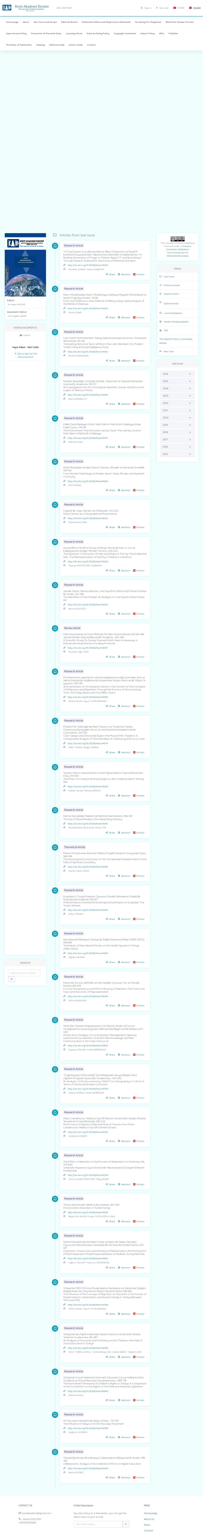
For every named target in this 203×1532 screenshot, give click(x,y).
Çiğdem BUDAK (76, 957)
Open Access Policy (16, 33)
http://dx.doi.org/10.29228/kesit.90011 (88, 647)
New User (164, 8)
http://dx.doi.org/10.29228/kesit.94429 (88, 1212)
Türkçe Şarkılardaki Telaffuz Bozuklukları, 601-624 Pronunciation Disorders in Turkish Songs (91, 1206)
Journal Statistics (173, 313)
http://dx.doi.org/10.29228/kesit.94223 (88, 265)
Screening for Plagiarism (148, 22)
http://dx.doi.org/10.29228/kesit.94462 (88, 351)
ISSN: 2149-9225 (64, 8)
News (147, 1524)
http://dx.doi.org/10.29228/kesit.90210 (88, 518)
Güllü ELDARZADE (77, 1000)
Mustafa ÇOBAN (76, 269)
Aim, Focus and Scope (45, 22)
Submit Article (171, 303)
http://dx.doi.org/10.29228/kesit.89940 (88, 1391)
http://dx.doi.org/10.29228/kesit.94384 (88, 697)
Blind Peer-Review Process (179, 22)
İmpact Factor (171, 293)
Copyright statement (125, 33)
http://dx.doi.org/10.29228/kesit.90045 (88, 1348)
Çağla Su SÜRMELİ (78, 1432)
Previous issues (172, 285)
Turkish (180, 7)
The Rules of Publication (19, 45)
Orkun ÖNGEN (75, 914)
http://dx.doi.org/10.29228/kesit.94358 (88, 1304)
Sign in (147, 8)
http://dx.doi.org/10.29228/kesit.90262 (88, 910)
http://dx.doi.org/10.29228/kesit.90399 (88, 1428)
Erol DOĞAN (74, 485)
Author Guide (76, 45)
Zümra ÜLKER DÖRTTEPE (81, 1179)
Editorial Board (69, 22)
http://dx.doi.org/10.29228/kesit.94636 (88, 823)
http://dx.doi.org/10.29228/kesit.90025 (88, 786)
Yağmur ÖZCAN (76, 1262)
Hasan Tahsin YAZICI (79, 870)
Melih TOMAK (75, 747)
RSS (166, 330)
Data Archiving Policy (98, 33)
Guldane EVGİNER (77, 1136)
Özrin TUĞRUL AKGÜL (79, 1351)
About (26, 22)
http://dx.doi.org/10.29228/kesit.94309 (88, 1088)
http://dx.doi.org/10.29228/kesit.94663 (88, 1258)
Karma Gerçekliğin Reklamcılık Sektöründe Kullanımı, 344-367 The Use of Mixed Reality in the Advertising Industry (97, 817)
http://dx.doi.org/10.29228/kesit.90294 (88, 996)
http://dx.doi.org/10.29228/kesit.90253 (88, 561)
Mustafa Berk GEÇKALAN (81, 827)
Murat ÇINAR (75, 312)
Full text (140, 274)
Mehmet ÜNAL (75, 441)
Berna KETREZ (75, 1472)
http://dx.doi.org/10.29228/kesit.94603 (88, 394)
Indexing (40, 45)
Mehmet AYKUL (76, 1395)
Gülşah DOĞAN (76, 1092)
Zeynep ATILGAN (77, 1049)
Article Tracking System (176, 321)
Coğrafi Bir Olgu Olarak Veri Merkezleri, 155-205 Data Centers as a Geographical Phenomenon (90, 512)
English (197, 7)
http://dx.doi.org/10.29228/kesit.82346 (88, 1132)
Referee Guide (56, 45)
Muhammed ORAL (77, 522)
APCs (161, 33)
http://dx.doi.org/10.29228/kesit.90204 (88, 1468)
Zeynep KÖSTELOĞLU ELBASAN (85, 565)
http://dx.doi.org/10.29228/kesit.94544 (88, 743)
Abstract (125, 274)
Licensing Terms (74, 33)
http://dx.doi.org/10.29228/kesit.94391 (88, 438)
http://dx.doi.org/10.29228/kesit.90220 (88, 1175)
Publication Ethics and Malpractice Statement (106, 22)
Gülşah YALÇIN (75, 790)
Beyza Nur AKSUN (77, 1216)
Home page (12, 22)
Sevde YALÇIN (75, 701)
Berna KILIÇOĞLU (77, 608)
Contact (91, 45)
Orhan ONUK (75, 1308)
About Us (149, 1519)
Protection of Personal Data (46, 33)
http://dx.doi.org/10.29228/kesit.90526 (88, 308)
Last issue (169, 276)
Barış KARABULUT (77, 398)
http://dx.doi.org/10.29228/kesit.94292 (88, 953)
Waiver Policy (148, 33)
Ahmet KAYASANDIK (78, 355)
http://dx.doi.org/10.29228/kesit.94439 (88, 866)
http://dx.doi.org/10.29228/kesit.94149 (88, 604)
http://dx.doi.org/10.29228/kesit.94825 (88, 1045)
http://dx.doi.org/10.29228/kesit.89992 (88, 481)
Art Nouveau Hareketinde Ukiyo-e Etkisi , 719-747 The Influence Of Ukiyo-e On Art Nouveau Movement (93, 1422)
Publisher (173, 33)
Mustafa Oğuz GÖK (78, 651)
